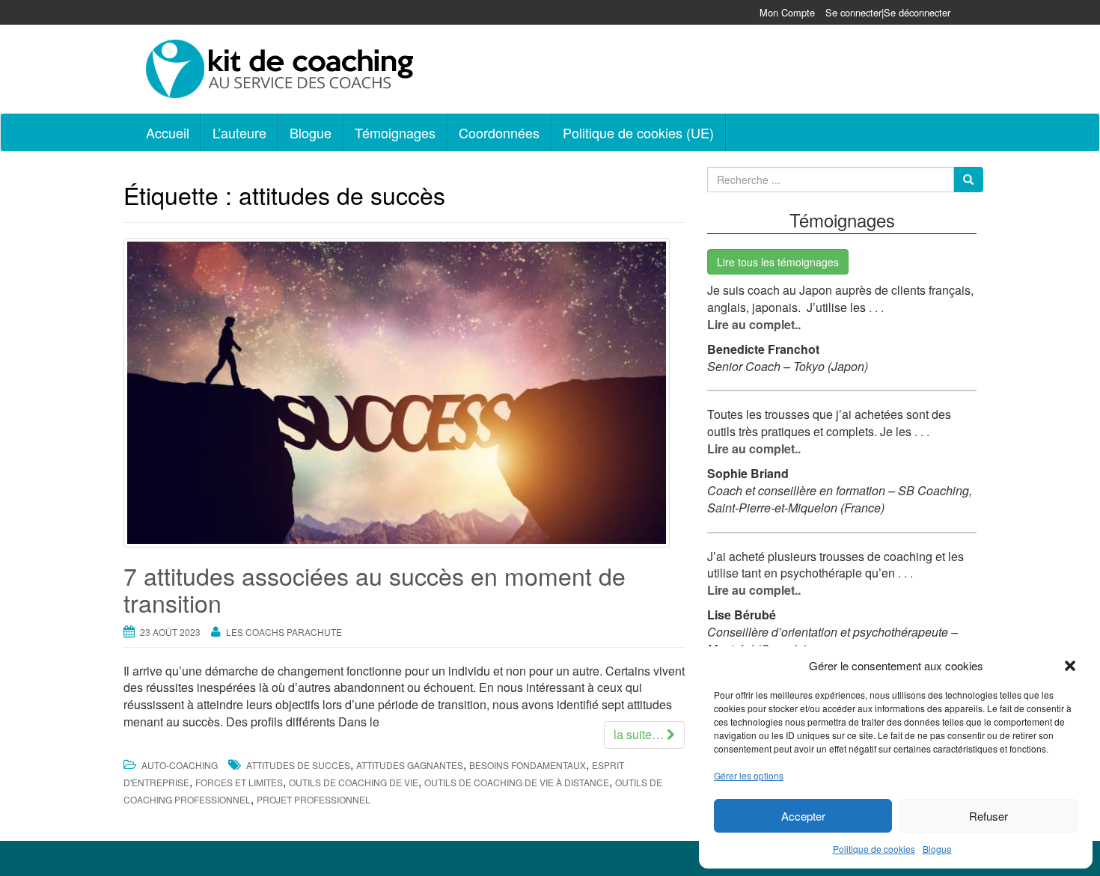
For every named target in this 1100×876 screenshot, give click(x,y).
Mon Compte (787, 12)
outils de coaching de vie (353, 782)
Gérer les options (748, 775)
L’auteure (239, 132)
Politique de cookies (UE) (638, 132)
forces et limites (239, 782)
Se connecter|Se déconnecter (887, 12)
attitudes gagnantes (409, 765)
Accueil (167, 132)
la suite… (640, 734)
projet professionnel (313, 799)
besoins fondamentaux (527, 765)
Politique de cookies (874, 848)
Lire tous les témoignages (778, 261)
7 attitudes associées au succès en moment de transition (374, 588)
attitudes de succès (298, 765)
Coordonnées (499, 132)
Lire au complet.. (754, 324)
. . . (875, 307)
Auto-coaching (179, 765)
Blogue (937, 848)
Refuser (988, 816)
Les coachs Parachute (284, 631)
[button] (1070, 665)
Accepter (803, 816)
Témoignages (395, 132)
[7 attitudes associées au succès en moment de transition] (404, 393)
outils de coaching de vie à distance (516, 782)
